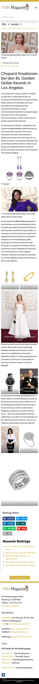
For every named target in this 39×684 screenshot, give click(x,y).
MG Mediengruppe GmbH (20, 624)
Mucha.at (6, 663)
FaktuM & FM (7, 656)
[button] (36, 8)
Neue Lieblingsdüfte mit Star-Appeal (20, 565)
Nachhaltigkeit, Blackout (21, 660)
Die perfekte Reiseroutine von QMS (19, 562)
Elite (4, 24)
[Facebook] (3, 675)
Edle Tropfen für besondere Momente (20, 553)
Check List (6, 660)
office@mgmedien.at (10, 606)
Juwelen (15, 24)
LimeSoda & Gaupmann (22, 637)
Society (16, 63)
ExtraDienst (7, 653)
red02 (16, 66)
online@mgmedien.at (20, 629)
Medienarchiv (7, 668)
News (11, 63)
